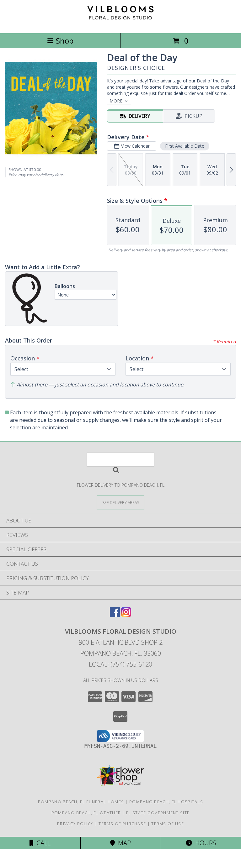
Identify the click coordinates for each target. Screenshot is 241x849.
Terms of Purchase (122, 823)
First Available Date (184, 146)
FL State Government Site (158, 812)
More (116, 101)
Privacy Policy (75, 823)
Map (123, 843)
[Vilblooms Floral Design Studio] (120, 24)
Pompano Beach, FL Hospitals (166, 801)
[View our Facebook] (115, 615)
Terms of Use (167, 823)
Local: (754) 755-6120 (120, 664)
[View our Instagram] (126, 615)
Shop (64, 40)
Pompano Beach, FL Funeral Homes (81, 801)
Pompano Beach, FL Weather (86, 812)
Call (42, 843)
